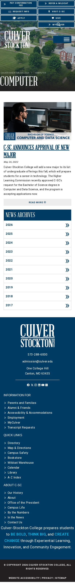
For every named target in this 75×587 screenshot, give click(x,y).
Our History (15, 493)
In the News (16, 517)
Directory (14, 443)
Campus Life (16, 507)
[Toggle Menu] (67, 39)
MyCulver (14, 422)
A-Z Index (14, 477)
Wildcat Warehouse (21, 462)
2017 (9, 305)
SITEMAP (60, 578)
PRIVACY (47, 578)
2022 (9, 260)
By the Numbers (18, 512)
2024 (9, 242)
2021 (9, 269)
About (12, 497)
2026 (9, 225)
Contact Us (15, 522)
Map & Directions (19, 448)
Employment (16, 417)
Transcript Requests (21, 427)
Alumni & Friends (19, 408)
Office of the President (23, 502)
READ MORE (50, 202)
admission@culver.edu (37, 361)
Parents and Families (22, 403)
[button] (28, 385)
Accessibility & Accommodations (30, 412)
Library (12, 472)
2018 (9, 296)
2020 (9, 278)
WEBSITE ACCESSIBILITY (24, 578)
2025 (9, 233)
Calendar (13, 467)
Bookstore (15, 457)
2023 (9, 251)
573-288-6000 (37, 354)
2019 (9, 287)
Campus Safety (18, 453)
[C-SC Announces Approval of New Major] (37, 121)
